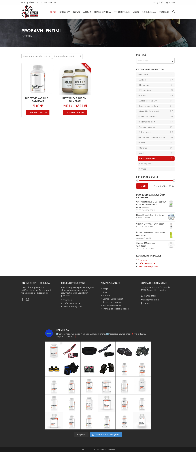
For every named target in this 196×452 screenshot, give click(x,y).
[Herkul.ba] (29, 12)
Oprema (143, 148)
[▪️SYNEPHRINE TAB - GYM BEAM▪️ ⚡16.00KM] (54, 385)
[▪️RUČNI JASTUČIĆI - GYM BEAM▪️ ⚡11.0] (124, 350)
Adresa (146, 303)
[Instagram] (29, 299)
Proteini (142, 95)
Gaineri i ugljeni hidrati (149, 111)
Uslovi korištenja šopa (148, 266)
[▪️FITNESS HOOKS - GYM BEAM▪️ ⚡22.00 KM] (54, 368)
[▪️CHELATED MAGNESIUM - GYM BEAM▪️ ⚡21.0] (142, 420)
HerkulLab (144, 74)
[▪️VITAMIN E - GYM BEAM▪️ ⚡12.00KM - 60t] (107, 420)
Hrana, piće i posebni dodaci (152, 137)
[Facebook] (161, 3)
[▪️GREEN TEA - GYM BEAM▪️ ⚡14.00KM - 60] (124, 368)
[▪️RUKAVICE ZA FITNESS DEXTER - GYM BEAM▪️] (71, 368)
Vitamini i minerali (147, 127)
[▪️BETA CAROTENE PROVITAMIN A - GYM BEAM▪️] (107, 403)
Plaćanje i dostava (146, 263)
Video (136, 11)
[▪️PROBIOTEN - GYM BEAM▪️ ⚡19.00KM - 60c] (71, 403)
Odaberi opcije (37, 112)
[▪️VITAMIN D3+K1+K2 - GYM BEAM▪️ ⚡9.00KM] (54, 420)
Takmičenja (149, 11)
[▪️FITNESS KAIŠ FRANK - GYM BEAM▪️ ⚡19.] (89, 350)
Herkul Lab (144, 85)
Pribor (142, 142)
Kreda (143, 169)
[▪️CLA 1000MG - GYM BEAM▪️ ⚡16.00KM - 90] (71, 385)
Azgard (142, 80)
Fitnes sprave (122, 11)
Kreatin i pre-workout (148, 106)
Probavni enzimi (148, 158)
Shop (53, 11)
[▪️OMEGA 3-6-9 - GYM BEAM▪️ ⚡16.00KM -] (124, 385)
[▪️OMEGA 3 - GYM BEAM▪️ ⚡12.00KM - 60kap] (54, 403)
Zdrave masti (145, 132)
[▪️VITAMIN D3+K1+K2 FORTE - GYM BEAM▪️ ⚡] (89, 403)
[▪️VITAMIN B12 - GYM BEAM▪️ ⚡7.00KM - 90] (89, 420)
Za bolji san (146, 163)
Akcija (87, 11)
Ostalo (142, 153)
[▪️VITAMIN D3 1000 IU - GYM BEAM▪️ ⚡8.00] (71, 420)
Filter (142, 185)
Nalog (155, 2)
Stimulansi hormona (148, 116)
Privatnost (142, 260)
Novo (76, 11)
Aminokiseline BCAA (148, 100)
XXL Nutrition (145, 90)
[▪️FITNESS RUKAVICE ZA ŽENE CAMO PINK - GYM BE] (89, 368)
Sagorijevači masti (147, 121)
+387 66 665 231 (50, 2)
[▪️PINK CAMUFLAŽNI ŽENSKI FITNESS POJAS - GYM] (71, 350)
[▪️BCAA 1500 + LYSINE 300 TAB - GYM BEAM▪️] (107, 385)
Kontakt (164, 11)
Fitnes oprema (102, 11)
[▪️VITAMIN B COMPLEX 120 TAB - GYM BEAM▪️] (124, 403)
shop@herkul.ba (31, 2)
